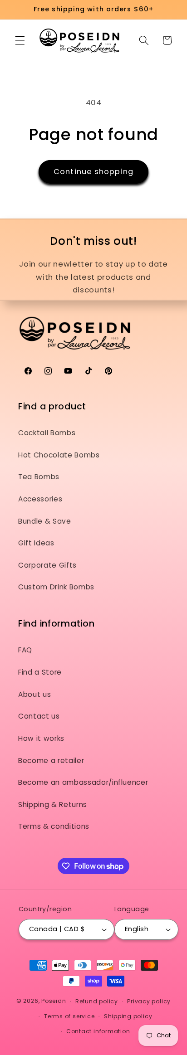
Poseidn (53, 1001)
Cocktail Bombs (46, 433)
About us (34, 694)
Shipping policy (128, 1016)
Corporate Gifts (47, 565)
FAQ (25, 650)
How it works (41, 738)
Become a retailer (51, 760)
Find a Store (40, 672)
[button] (20, 40)
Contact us (39, 716)
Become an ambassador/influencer (83, 782)
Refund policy (96, 1001)
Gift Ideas (36, 543)
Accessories (40, 499)
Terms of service (69, 1016)
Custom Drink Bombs (56, 587)
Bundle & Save (44, 521)
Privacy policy (149, 1001)
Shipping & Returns (52, 804)
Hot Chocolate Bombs (59, 455)
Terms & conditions (53, 826)
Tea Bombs (38, 476)
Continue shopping (93, 171)
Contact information (98, 1031)
